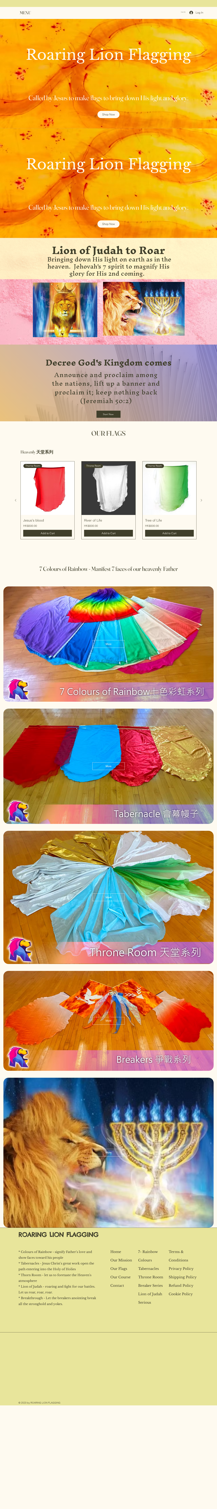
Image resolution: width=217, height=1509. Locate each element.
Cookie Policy (181, 1294)
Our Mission (121, 1260)
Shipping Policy (183, 1277)
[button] (25, 13)
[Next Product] (201, 500)
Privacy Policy (181, 1269)
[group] (108, 500)
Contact (117, 1286)
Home (115, 1252)
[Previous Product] (16, 500)
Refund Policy (181, 1286)
